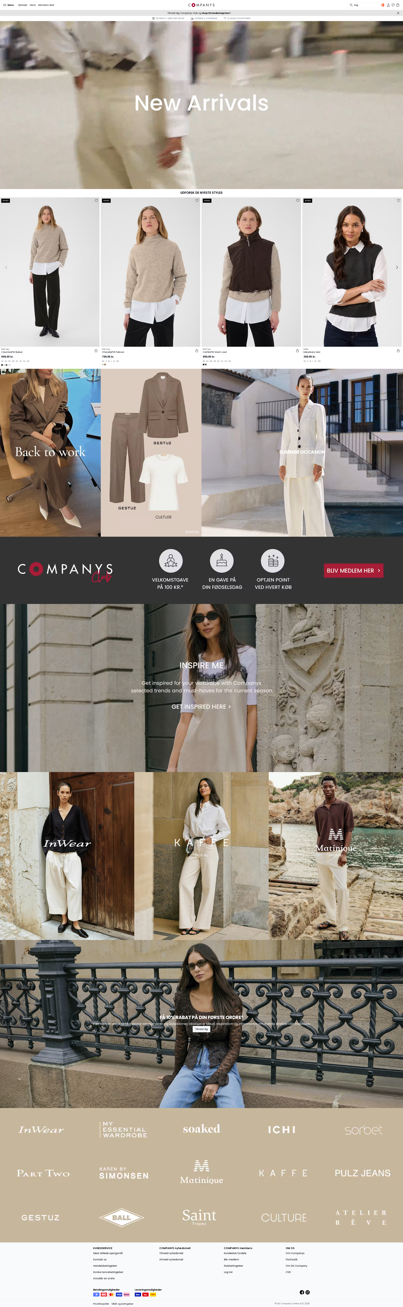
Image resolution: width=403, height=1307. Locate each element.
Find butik (292, 1259)
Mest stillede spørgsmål (108, 1253)
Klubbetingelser (233, 1266)
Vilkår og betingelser (122, 1303)
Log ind (228, 1272)
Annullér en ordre (104, 1278)
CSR (288, 1272)
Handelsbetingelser (105, 1266)
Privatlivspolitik (101, 1303)
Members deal (46, 5)
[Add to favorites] (96, 200)
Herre (33, 5)
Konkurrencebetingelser (108, 1272)
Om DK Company (296, 1266)
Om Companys (295, 1253)
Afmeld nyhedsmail (171, 1259)
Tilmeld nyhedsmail (171, 1253)
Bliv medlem (231, 1259)
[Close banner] (398, 13)
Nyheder (22, 5)
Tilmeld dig (201, 1029)
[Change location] (382, 5)
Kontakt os (100, 1259)
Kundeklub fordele (235, 1253)
